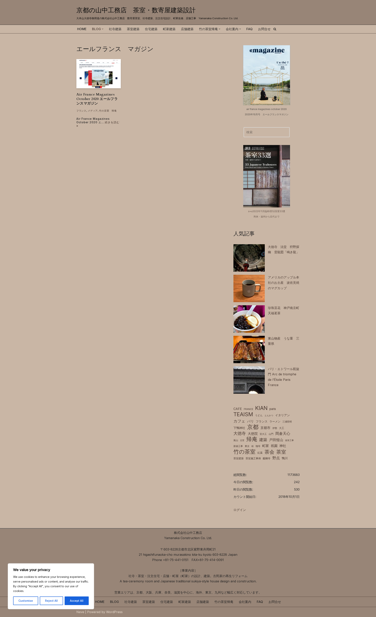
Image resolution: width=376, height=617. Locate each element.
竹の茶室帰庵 (223, 602)
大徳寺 (239, 433)
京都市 (265, 428)
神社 (282, 446)
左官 (242, 440)
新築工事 (238, 446)
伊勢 (274, 428)
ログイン (239, 510)
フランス (81, 110)
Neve (80, 612)
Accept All (76, 600)
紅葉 (260, 452)
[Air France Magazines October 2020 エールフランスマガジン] (98, 73)
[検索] (274, 29)
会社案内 (245, 602)
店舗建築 (187, 29)
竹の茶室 (244, 451)
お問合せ (264, 29)
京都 (252, 427)
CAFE (237, 409)
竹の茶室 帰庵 (108, 110)
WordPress (114, 612)
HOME (82, 29)
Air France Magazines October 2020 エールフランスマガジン (97, 99)
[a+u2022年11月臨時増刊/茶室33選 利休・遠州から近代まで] (266, 176)
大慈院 (253, 434)
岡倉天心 (282, 433)
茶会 (269, 452)
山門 (271, 433)
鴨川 (285, 458)
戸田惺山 (276, 440)
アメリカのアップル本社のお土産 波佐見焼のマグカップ (283, 282)
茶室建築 (133, 29)
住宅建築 (151, 29)
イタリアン (282, 415)
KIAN (261, 408)
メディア (93, 110)
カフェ (239, 421)
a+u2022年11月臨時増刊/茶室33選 (266, 211)
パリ (250, 421)
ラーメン (274, 421)
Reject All (51, 600)
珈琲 (258, 446)
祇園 (274, 446)
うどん (259, 415)
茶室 (281, 451)
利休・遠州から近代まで (266, 216)
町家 (265, 446)
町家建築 (169, 29)
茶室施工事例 (253, 458)
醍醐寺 (266, 458)
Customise (25, 600)
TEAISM (243, 414)
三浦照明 (287, 421)
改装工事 (289, 440)
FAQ (249, 29)
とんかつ (269, 415)
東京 (247, 446)
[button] (102, 29)
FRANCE (248, 409)
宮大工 (263, 433)
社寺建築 (115, 29)
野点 (276, 458)
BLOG (114, 602)
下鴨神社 (239, 428)
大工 (281, 428)
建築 (263, 439)
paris (272, 409)
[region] (51, 586)
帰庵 (251, 439)
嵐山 (235, 440)
